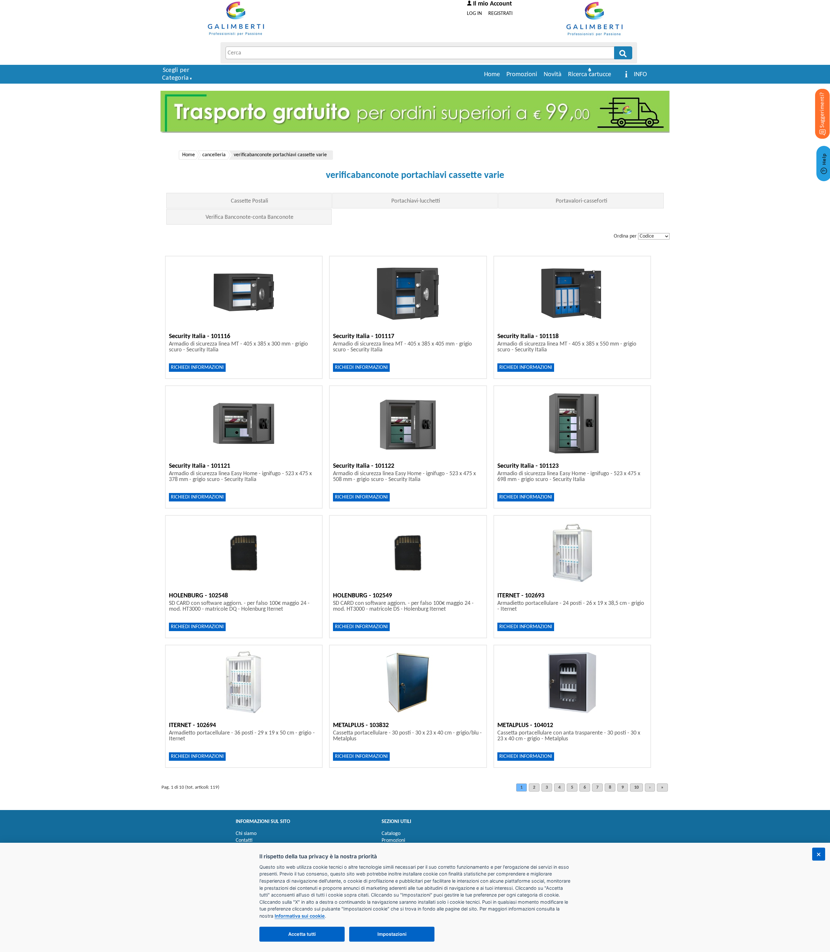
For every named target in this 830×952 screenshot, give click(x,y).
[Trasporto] (415, 111)
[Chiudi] (818, 854)
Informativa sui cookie (300, 916)
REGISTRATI (500, 13)
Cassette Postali (249, 201)
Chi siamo (246, 833)
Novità (553, 74)
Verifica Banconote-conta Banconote (249, 217)
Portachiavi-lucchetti (415, 201)
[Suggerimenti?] (817, 104)
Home (492, 74)
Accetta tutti (302, 934)
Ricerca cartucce (589, 74)
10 (636, 787)
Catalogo (391, 833)
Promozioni (521, 74)
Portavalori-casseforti (581, 201)
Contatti (244, 840)
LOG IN (474, 13)
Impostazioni (392, 934)
